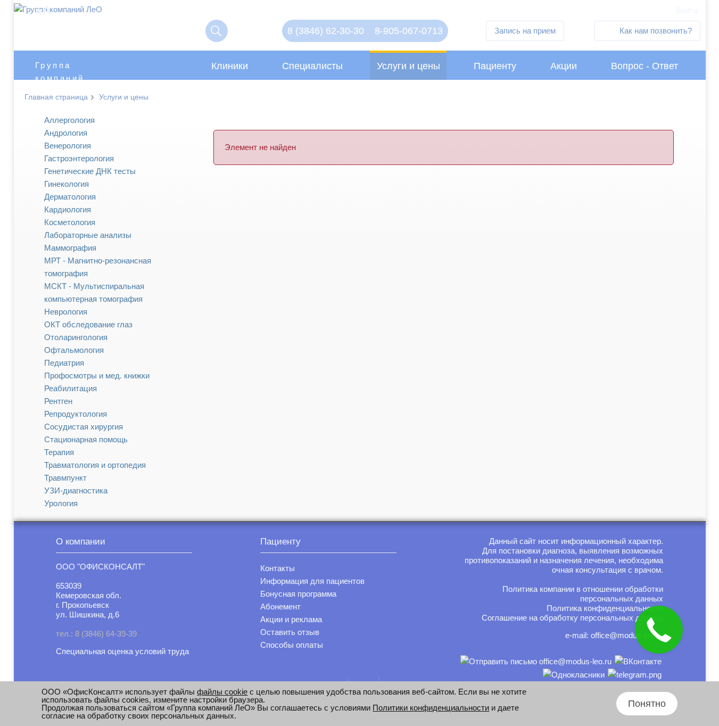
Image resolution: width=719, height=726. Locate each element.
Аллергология (69, 120)
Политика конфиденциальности (605, 608)
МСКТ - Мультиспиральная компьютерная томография (94, 292)
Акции (563, 66)
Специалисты (312, 66)
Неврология (65, 311)
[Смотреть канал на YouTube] (635, 674)
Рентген (58, 401)
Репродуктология (75, 413)
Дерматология (70, 196)
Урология (61, 503)
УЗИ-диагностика (76, 490)
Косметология (69, 222)
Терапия (59, 452)
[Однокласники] (574, 674)
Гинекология (66, 183)
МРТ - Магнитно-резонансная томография (97, 267)
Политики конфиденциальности (431, 707)
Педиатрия (64, 362)
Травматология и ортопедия (95, 464)
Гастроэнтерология (79, 158)
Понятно (647, 703)
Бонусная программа (298, 593)
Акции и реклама (291, 619)
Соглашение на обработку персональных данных (572, 617)
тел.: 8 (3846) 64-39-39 (96, 633)
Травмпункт (65, 477)
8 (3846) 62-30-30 (325, 31)
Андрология (65, 132)
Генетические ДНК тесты (90, 171)
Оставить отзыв (289, 632)
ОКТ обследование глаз (88, 324)
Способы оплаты (291, 644)
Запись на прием (525, 30)
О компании (80, 542)
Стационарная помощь (86, 439)
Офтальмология (74, 349)
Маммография (70, 247)
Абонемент (280, 606)
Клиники (229, 66)
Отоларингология (76, 337)
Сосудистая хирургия (83, 426)
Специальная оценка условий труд (120, 651)
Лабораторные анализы (87, 235)
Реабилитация (70, 388)
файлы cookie (222, 691)
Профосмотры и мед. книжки (97, 375)
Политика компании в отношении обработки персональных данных (582, 593)
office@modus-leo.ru (627, 635)
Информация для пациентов (312, 580)
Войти (687, 10)
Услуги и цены (408, 66)
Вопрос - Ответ (644, 66)
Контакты (277, 568)
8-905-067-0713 (409, 31)
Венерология (67, 145)
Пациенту (495, 66)
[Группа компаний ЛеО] (58, 12)
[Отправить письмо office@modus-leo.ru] (535, 661)
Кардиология (67, 209)
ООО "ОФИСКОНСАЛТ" (100, 566)
